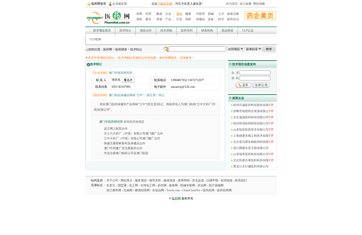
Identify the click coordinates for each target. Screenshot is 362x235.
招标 (188, 19)
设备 (211, 19)
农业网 (201, 185)
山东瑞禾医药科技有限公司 (251, 154)
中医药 (200, 13)
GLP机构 (95, 39)
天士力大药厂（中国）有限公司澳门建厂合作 (133, 133)
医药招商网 (224, 190)
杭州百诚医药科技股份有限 (251, 105)
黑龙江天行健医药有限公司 (251, 166)
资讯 (179, 13)
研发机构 (207, 30)
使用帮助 (184, 180)
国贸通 (122, 185)
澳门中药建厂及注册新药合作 (123, 148)
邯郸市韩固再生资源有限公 (251, 111)
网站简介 (126, 180)
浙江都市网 (113, 190)
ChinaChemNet (191, 190)
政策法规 (233, 13)
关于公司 (112, 180)
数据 (159, 13)
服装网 (173, 185)
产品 (168, 19)
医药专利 (187, 30)
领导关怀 (155, 180)
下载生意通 (164, 3)
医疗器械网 (216, 185)
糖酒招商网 (142, 190)
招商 (139, 13)
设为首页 (232, 3)
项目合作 (146, 30)
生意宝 (110, 185)
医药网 (107, 49)
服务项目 (141, 180)
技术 (221, 19)
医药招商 (208, 190)
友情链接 (226, 180)
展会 (148, 19)
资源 (159, 19)
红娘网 (128, 190)
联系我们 (241, 180)
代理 (148, 13)
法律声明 (212, 180)
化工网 (133, 185)
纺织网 (162, 185)
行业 (179, 19)
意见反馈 (198, 180)
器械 (211, 13)
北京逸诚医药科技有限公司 (251, 117)
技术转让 (125, 30)
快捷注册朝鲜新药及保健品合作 (124, 143)
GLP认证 (248, 30)
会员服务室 (119, 3)
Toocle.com (173, 190)
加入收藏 (245, 3)
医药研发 (121, 49)
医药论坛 (233, 19)
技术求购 (166, 30)
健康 (188, 13)
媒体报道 (169, 180)
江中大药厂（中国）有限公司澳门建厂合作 (132, 138)
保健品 (200, 19)
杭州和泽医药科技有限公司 (251, 123)
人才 (221, 13)
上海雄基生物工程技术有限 (251, 135)
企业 (168, 13)
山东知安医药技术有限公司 (251, 129)
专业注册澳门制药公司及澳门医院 (126, 153)
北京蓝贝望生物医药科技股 (251, 142)
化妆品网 (158, 190)
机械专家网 (187, 185)
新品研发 (227, 30)
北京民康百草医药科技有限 (251, 160)
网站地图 (259, 3)
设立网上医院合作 (116, 128)
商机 (139, 19)
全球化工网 (147, 185)
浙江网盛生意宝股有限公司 (251, 148)
